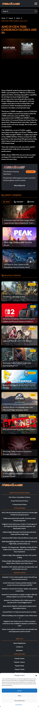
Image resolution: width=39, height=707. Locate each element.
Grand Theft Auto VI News (19, 501)
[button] (36, 675)
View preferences (19, 700)
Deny (19, 695)
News (18, 18)
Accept (19, 690)
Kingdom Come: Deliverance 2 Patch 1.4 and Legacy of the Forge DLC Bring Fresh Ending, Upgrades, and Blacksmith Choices (19, 526)
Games (11, 18)
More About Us (19, 185)
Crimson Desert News (19, 504)
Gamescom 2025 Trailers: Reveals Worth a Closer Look (19, 538)
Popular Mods (19, 666)
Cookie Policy (18, 704)
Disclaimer (19, 650)
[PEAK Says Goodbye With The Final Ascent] (19, 237)
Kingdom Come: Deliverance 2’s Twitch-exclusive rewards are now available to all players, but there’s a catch (20, 623)
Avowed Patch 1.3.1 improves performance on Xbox (19, 612)
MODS (32, 202)
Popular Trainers (19, 662)
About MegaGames (19, 643)
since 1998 (30, 171)
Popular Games (19, 658)
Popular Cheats (19, 669)
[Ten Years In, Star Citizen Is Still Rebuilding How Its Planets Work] (19, 259)
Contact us (19, 647)
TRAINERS (19, 202)
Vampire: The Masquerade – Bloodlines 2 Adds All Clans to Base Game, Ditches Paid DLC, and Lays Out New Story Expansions (19, 549)
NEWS (8, 202)
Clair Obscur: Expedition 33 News (19, 497)
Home (3, 18)
